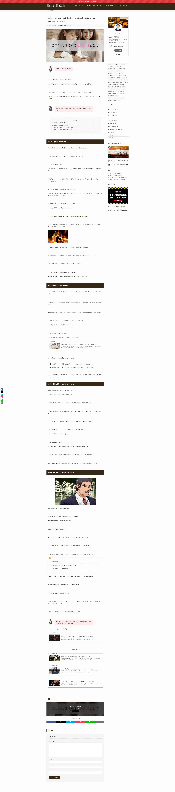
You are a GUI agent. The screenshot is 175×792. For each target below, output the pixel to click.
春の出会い (111, 91)
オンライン (118, 66)
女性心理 (53, 21)
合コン (126, 82)
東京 (122, 91)
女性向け (115, 84)
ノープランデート (112, 73)
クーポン (110, 70)
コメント (51, 741)
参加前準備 (119, 82)
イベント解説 (113, 112)
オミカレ (110, 66)
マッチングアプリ (112, 75)
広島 (119, 89)
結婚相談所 (111, 95)
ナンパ (117, 70)
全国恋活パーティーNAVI (115, 129)
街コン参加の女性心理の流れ (61, 125)
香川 (119, 100)
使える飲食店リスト (114, 126)
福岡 (122, 93)
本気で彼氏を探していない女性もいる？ (64, 127)
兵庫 (126, 79)
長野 (109, 100)
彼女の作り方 (113, 135)
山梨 (123, 86)
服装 (117, 91)
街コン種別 (121, 98)
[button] (51, 722)
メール (51, 765)
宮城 (119, 86)
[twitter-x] (116, 54)
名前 (50, 759)
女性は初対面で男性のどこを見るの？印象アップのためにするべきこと (78, 344)
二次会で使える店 (112, 79)
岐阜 (109, 89)
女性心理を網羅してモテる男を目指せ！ (64, 129)
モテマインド (122, 75)
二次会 (125, 77)
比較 (109, 93)
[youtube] (118, 54)
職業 (117, 95)
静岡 (114, 100)
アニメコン (124, 64)
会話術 (121, 79)
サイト (50, 770)
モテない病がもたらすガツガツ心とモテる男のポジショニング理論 (77, 681)
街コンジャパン (112, 98)
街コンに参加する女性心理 (60, 122)
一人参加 (118, 77)
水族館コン (116, 93)
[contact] (120, 54)
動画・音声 (111, 82)
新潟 (124, 89)
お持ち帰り (117, 64)
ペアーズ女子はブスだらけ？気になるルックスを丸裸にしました (77, 669)
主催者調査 (112, 123)
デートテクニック (114, 115)
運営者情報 (118, 50)
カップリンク (111, 68)
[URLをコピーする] (99, 722)
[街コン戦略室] (56, 6)
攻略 (49, 21)
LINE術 (110, 64)
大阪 (109, 84)
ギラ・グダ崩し (121, 68)
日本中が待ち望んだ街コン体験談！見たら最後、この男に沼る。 (77, 656)
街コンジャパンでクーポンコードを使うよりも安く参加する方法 (77, 636)
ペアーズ (120, 73)
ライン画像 (111, 77)
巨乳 (114, 89)
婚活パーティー (112, 86)
